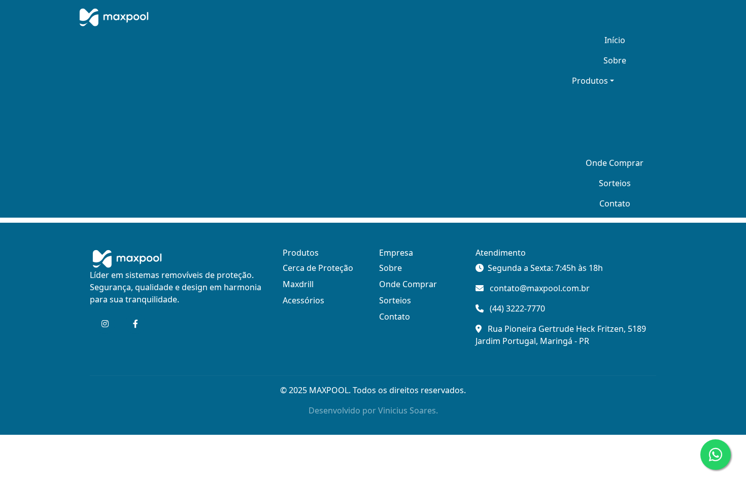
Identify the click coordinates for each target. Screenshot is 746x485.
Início (614, 40)
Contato (614, 203)
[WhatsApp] (715, 454)
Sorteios (615, 183)
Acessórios (303, 300)
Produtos (590, 80)
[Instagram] (105, 324)
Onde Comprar (614, 162)
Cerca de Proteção (318, 267)
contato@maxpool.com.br (540, 288)
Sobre (614, 60)
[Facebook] (135, 324)
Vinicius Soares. (408, 410)
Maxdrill (298, 284)
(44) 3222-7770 (517, 308)
